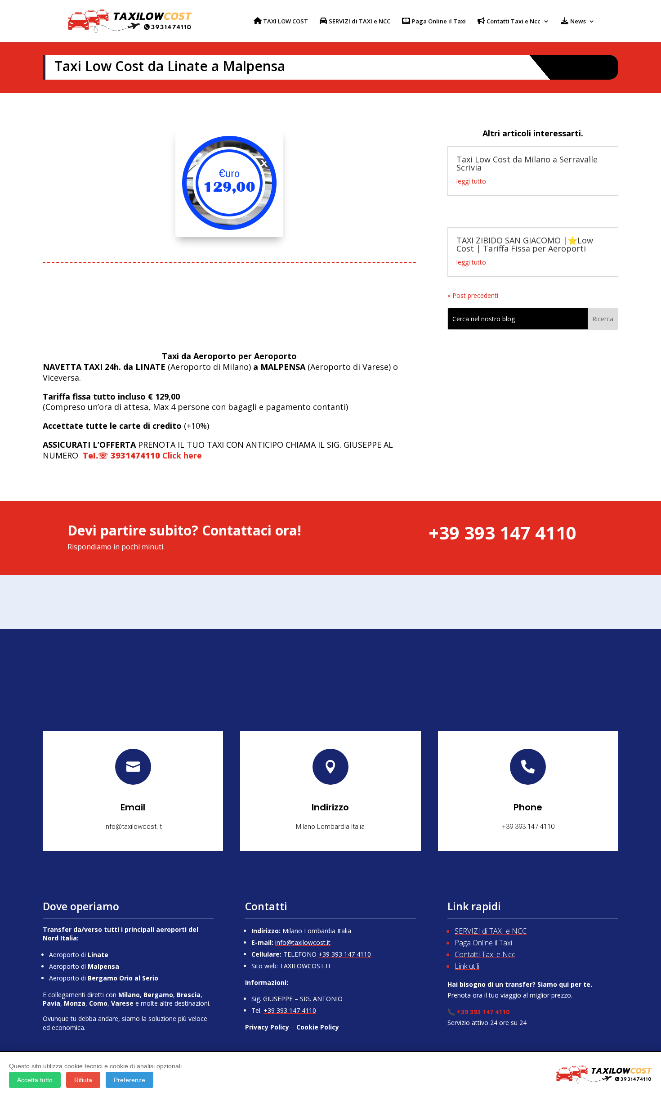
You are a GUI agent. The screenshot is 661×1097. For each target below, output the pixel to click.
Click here (141, 455)
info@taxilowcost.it (302, 942)
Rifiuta (83, 1080)
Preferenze (129, 1080)
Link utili (467, 966)
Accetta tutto (35, 1080)
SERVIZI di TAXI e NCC (491, 931)
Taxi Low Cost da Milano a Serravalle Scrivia (527, 163)
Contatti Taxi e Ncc (485, 954)
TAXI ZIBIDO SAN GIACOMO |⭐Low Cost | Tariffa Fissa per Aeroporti (524, 244)
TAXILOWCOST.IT (305, 966)
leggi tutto (471, 181)
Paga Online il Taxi (483, 943)
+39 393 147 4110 (344, 954)
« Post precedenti (472, 295)
